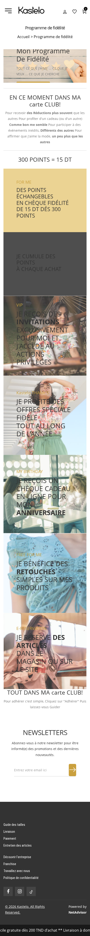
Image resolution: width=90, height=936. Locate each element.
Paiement (9, 838)
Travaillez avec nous (16, 871)
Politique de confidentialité (21, 878)
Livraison (9, 831)
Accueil (25, 36)
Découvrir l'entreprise (17, 857)
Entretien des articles (17, 845)
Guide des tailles (14, 825)
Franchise (9, 864)
